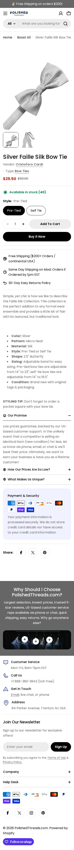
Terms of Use (56, 758)
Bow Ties (22, 171)
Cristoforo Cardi (29, 164)
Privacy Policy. (12, 762)
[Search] (65, 23)
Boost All (24, 37)
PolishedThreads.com (31, 828)
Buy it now (37, 236)
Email (15, 694)
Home (7, 37)
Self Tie (36, 210)
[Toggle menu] (5, 13)
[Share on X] (33, 552)
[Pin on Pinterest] (45, 552)
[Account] (60, 13)
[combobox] (37, 23)
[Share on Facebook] (21, 552)
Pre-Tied (14, 210)
